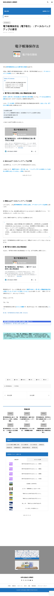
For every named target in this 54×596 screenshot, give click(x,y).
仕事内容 (41, 444)
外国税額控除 (17, 447)
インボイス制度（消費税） (13, 444)
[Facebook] (25, 580)
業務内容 (14, 585)
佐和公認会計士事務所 (10, 2)
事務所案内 (34, 585)
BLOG (25, 585)
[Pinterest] (28, 580)
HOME (8, 585)
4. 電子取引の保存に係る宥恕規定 (12, 87)
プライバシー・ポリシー (42, 585)
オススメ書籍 (24, 444)
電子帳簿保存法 (7, 22)
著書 (29, 585)
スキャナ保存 (33, 444)
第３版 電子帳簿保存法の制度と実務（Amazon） (16, 312)
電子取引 (17, 386)
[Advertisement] (27, 185)
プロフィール (19, 585)
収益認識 (9, 447)
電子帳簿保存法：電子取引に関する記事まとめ (15, 323)
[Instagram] (21, 580)
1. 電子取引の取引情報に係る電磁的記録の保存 (15, 82)
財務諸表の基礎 (26, 447)
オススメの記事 (37, 459)
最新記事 (6, 16)
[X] (23, 580)
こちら (13, 338)
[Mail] (30, 580)
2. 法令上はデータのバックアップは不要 (14, 84)
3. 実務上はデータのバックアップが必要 (14, 85)
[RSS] (32, 580)
